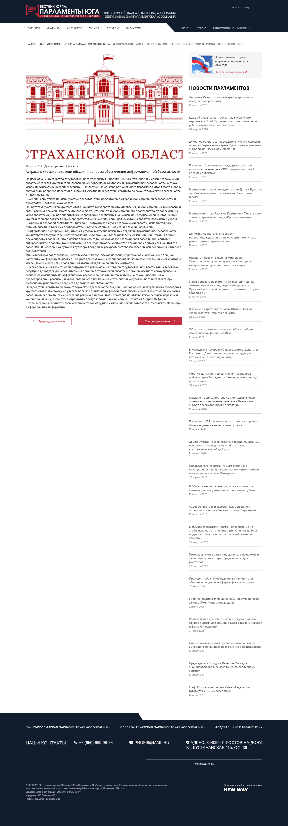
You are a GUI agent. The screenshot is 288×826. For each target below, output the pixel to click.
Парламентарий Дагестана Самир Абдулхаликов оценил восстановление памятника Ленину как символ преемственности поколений (222, 401)
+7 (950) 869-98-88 (96, 742)
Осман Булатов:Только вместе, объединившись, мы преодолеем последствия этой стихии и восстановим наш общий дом (224, 445)
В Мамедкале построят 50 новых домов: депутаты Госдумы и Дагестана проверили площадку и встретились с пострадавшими (223, 353)
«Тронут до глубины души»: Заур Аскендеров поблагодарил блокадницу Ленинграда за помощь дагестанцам (223, 377)
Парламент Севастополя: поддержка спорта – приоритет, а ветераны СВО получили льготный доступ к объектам (221, 169)
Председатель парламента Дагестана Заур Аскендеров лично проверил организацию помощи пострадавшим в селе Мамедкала (224, 469)
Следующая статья (157, 321)
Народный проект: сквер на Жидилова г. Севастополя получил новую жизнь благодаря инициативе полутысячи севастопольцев (220, 261)
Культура (113, 27)
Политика (33, 27)
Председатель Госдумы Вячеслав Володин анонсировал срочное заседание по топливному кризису (222, 667)
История (94, 27)
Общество (53, 27)
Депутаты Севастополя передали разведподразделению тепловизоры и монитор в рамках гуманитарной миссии (222, 237)
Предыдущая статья (51, 321)
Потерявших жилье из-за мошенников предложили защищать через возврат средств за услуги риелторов (224, 558)
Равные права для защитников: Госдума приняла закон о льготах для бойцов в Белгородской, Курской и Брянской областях (225, 622)
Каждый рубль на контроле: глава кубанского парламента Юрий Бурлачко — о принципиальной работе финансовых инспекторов (223, 121)
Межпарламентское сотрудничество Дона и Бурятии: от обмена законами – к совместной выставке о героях (225, 193)
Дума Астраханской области (61, 166)
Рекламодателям (204, 763)
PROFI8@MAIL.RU (151, 742)
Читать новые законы (229, 72)
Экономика (74, 27)
